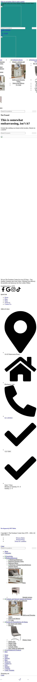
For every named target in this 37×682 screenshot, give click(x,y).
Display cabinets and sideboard (18, 62)
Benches (10, 625)
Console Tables (13, 646)
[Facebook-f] (3, 289)
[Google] (8, 289)
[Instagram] (13, 289)
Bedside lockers (27, 597)
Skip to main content (18, 1)
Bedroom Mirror (13, 563)
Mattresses (19, 560)
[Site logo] (11, 26)
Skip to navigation (6, 1)
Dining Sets (11, 641)
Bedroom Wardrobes (14, 568)
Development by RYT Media (8, 528)
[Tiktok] (18, 289)
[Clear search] (30, 28)
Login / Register (9, 670)
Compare (7, 668)
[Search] (34, 28)
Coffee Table (12, 645)
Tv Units (18, 85)
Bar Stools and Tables (14, 623)
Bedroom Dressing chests (16, 561)
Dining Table (12, 643)
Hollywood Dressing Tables (18, 80)
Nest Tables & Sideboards (16, 648)
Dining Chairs (27, 640)
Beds (24, 583)
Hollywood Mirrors (18, 83)
